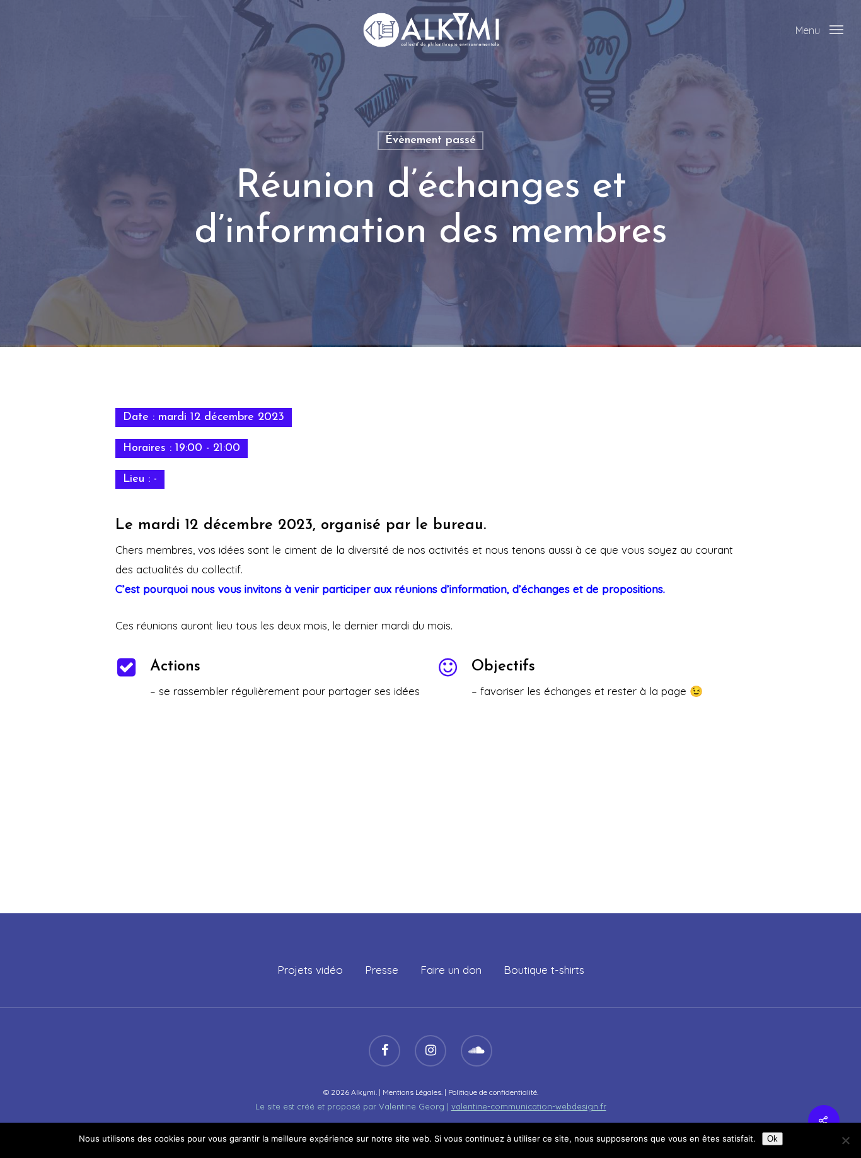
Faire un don (451, 969)
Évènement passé (430, 140)
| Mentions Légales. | (413, 1092)
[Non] (845, 1140)
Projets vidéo (310, 969)
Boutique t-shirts (544, 969)
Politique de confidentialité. (493, 1092)
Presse (381, 969)
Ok (772, 1138)
